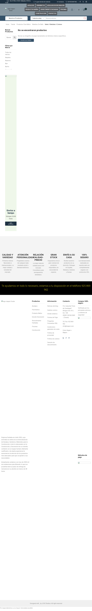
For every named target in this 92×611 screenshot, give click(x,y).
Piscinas (63, 9)
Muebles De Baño (37, 24)
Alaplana (7, 57)
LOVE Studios (46, 603)
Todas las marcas (8, 53)
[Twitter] (83, 2)
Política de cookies (53, 339)
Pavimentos (41, 5)
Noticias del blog (52, 306)
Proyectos (52, 13)
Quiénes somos (52, 310)
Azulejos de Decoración (55, 5)
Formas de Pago (52, 317)
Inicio (7, 24)
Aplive (7, 66)
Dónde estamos (52, 314)
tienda (13, 24)
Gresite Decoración (38, 317)
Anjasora (8, 60)
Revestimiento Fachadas (49, 9)
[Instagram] (86, 2)
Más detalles (10, 223)
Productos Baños (32, 9)
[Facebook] (80, 2)
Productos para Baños (24, 24)
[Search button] (85, 18)
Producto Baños (37, 313)
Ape (6, 63)
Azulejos (30, 5)
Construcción (41, 13)
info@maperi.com (68, 326)
